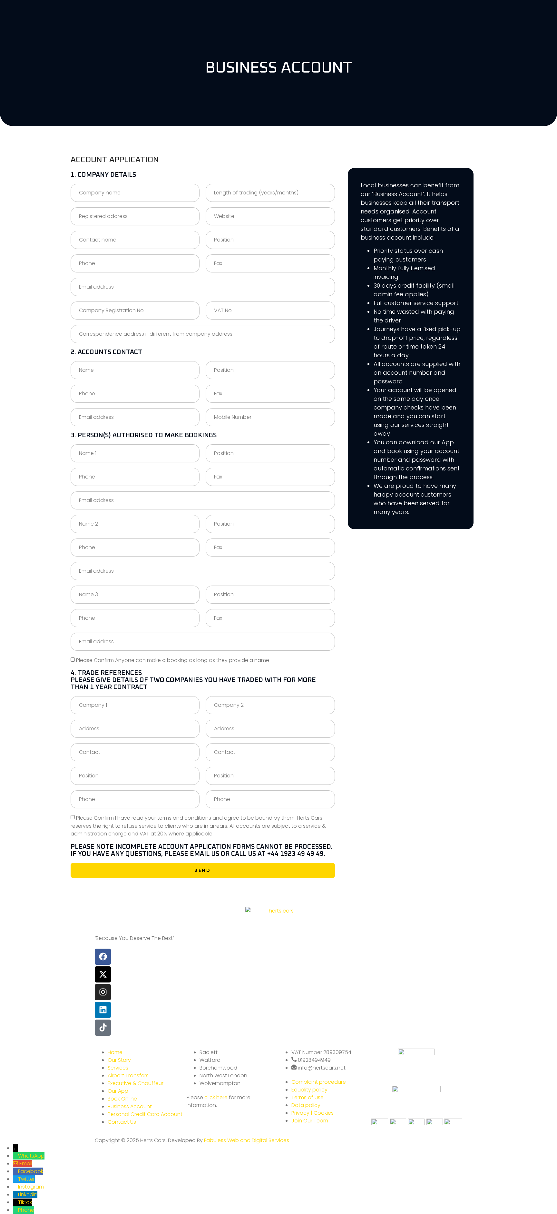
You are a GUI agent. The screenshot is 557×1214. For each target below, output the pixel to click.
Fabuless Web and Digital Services (246, 1140)
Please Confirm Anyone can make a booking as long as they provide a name (172, 660)
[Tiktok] (103, 1028)
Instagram (31, 1186)
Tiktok (25, 1202)
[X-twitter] (103, 974)
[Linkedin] (103, 1010)
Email (25, 1163)
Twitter (26, 1179)
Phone (26, 1210)
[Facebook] (103, 957)
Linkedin (27, 1194)
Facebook (30, 1171)
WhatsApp (31, 1156)
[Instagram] (103, 992)
